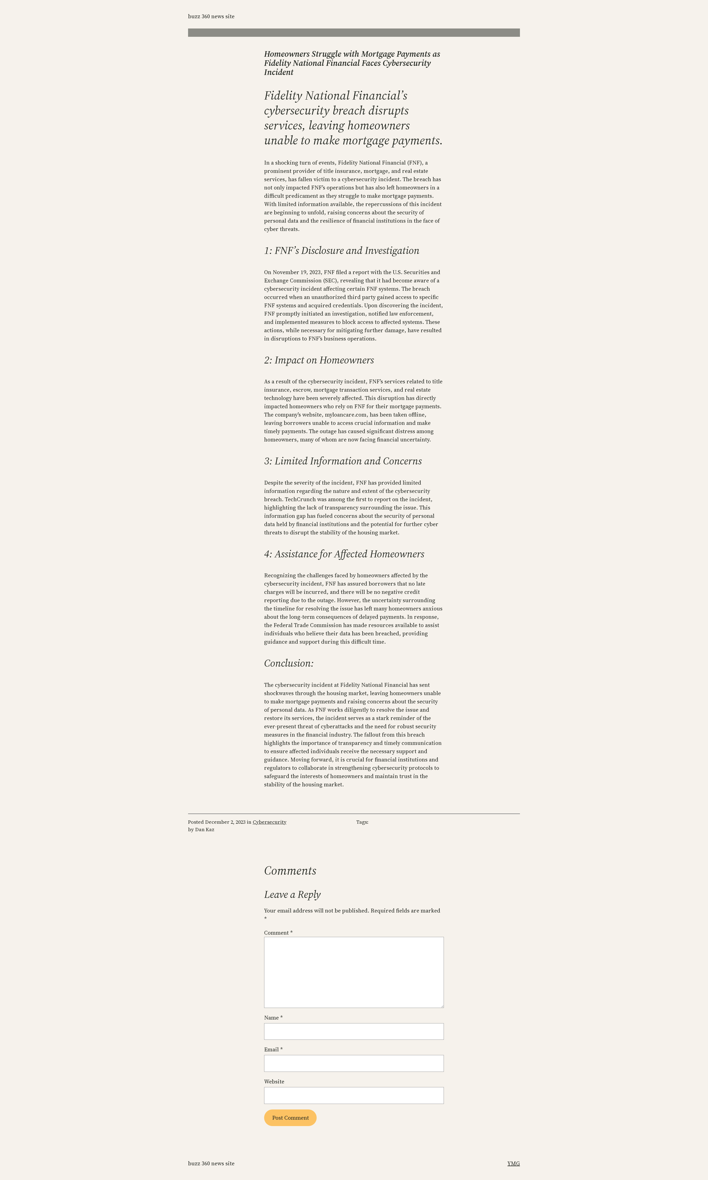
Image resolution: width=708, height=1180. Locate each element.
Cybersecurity (270, 821)
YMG (513, 1163)
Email (273, 1049)
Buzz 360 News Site (211, 16)
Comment (278, 933)
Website (274, 1081)
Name (273, 1018)
